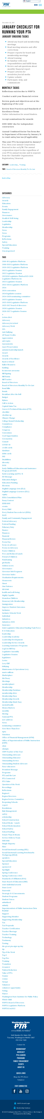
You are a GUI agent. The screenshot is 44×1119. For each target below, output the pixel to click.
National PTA (7, 717)
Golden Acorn (7, 566)
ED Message (7, 477)
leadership (6, 634)
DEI (3, 456)
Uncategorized (8, 251)
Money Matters (8, 708)
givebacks (6, 563)
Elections (6, 485)
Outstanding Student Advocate (15, 764)
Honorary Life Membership (13, 601)
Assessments (7, 344)
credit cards (7, 447)
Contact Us (21, 1045)
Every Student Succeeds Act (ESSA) (16, 512)
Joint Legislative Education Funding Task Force (21, 628)
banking (5, 368)
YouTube (20, 1091)
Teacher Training (9, 934)
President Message (10, 769)
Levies (4, 660)
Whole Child (7, 999)
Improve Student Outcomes (13, 607)
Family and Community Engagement (17, 518)
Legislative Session (10, 654)
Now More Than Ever (11, 728)
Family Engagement (10, 209)
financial (5, 536)
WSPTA (6, 5)
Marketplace (7, 675)
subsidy (5, 905)
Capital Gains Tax (9, 406)
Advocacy (6, 197)
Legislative (6, 224)
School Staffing (8, 832)
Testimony (6, 940)
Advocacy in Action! (10, 323)
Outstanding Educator (11, 758)
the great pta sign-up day (12, 946)
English (27, 1)
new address (7, 720)
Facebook (14, 1091)
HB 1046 (5, 589)
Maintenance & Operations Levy (15, 669)
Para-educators (8, 766)
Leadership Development (12, 640)
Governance (7, 215)
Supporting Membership (12, 920)
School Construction (10, 820)
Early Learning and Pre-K (12, 474)
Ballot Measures (8, 365)
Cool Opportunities (10, 436)
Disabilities (6, 459)
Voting (4, 991)
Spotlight (6, 870)
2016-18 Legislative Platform (13, 261)
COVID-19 (6, 445)
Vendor (5, 976)
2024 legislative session (11, 293)
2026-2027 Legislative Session (14, 311)
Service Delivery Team (11, 838)
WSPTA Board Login (23, 1103)
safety (4, 814)
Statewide (6, 890)
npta (4, 731)
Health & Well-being (10, 218)
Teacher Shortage (9, 931)
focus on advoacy (9, 545)
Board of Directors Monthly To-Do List (21, 169)
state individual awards (11, 884)
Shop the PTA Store (21, 1077)
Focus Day (6, 542)
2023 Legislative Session (12, 282)
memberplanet (8, 684)
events (5, 506)
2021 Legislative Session (12, 270)
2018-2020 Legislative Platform (15, 264)
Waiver (5, 994)
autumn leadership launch (12, 350)
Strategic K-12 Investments (13, 893)
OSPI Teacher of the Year (12, 752)
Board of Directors (10, 382)
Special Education (9, 245)
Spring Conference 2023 (12, 876)
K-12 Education (8, 631)
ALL (3, 329)
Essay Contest (8, 500)
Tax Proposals (8, 925)
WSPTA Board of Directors (13, 1003)
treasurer (6, 967)
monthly (5, 711)
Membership (7, 227)
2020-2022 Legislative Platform (15, 267)
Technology (7, 937)
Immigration (7, 604)
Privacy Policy (27, 1112)
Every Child (6, 509)
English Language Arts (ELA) (13, 489)
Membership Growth (10, 699)
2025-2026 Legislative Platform (15, 302)
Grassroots (7, 580)
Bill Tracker (7, 379)
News (4, 230)
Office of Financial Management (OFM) (18, 737)
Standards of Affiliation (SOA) (14, 879)
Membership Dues (9, 696)
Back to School (8, 362)
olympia (5, 749)
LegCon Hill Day (8, 649)
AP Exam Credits (9, 335)
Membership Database (11, 690)
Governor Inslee (8, 574)
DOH (4, 465)
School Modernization (11, 826)
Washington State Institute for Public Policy (20, 997)
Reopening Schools (10, 802)
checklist (5, 412)
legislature (6, 657)
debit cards (6, 453)
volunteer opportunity (11, 988)
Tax (3, 922)
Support (5, 914)
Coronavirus (7, 439)
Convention (7, 433)
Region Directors (9, 796)
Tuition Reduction (9, 970)
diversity (5, 462)
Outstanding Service (10, 760)
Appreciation (7, 338)
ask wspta (6, 341)
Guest (4, 583)
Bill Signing (6, 373)
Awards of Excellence (11, 359)
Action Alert (7, 317)
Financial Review (9, 539)
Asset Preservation (10, 347)
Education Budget (9, 480)
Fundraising (7, 560)
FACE (4, 515)
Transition (6, 964)
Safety (4, 242)
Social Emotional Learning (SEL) (15, 849)
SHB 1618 (5, 841)
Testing (5, 943)
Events (5, 206)
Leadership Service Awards (13, 643)
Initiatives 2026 (8, 622)
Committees (7, 424)
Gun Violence (7, 586)
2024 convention (9, 290)
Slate (4, 846)
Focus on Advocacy (10, 548)
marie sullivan (7, 672)
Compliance (7, 427)
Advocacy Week (8, 326)
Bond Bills (6, 388)
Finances (6, 212)
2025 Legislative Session (12, 299)
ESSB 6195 (6, 503)
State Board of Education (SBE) (14, 882)
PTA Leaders (21, 1055)
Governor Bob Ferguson (12, 571)
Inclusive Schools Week (11, 613)
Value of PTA (7, 973)
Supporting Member (10, 916)
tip (3, 949)
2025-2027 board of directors (14, 305)
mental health (7, 705)
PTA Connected (8, 778)
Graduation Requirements (12, 577)
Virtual (5, 982)
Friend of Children (9, 557)
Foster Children (8, 551)
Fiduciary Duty (8, 527)
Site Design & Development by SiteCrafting (27, 1113)
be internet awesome (11, 370)
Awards (5, 200)
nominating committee (11, 726)
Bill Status (6, 376)
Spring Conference (10, 873)
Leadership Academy (10, 637)
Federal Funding (9, 524)
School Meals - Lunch (11, 823)
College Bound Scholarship (13, 421)
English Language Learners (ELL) (15, 491)
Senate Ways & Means (11, 835)
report (5, 805)
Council (5, 442)
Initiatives (6, 619)
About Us (21, 1067)
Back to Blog (6, 178)
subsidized (6, 902)
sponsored (6, 867)
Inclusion (6, 610)
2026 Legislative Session (12, 308)
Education (6, 203)
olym (4, 746)
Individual (6, 616)
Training (22, 165)
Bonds (4, 391)
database (6, 450)
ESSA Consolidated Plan (11, 497)
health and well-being (11, 592)
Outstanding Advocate (11, 755)
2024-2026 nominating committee (16, 296)
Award (4, 353)
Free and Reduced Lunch (12, 554)
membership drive (9, 693)
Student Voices (8, 899)
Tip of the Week (8, 952)
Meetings (6, 681)
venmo (5, 979)
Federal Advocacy (9, 521)
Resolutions (7, 808)
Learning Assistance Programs (15, 645)
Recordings (7, 787)
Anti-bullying (7, 332)
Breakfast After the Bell (11, 394)
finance (5, 530)
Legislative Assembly (10, 651)
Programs (6, 236)
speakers (6, 858)
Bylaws (5, 400)
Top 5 (4, 955)
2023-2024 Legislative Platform (15, 285)
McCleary (6, 678)
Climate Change (8, 418)
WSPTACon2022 (8, 1008)
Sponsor (5, 864)
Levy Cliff (6, 663)
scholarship (7, 817)
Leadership (14, 165)
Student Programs (9, 896)
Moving (5, 714)
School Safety (7, 829)
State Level (6, 887)
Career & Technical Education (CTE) (16, 409)
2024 (4, 287)
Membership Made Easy (12, 702)
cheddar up (6, 415)
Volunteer (6, 985)
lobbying (5, 666)
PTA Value (6, 781)
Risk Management (9, 811)
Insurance (6, 625)
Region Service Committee (13, 799)
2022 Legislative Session (12, 273)
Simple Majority (8, 843)
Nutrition (6, 734)
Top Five (5, 958)
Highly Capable (8, 595)
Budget (5, 397)
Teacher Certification (11, 928)
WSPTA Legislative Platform (13, 1005)
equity (4, 494)
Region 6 (5, 793)
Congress (6, 430)
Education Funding (10, 483)
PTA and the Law (9, 775)
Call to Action (7, 403)
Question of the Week (11, 784)
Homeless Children (10, 598)
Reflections (6, 239)
